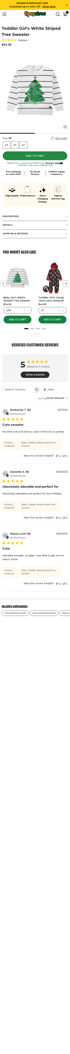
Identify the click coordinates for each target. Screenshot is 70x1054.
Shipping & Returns (15, 233)
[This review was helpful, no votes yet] (57, 456)
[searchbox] (18, 389)
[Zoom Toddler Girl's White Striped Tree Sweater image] (65, 127)
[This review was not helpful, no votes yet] (64, 456)
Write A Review (35, 374)
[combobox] (53, 398)
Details (7, 225)
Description (11, 216)
